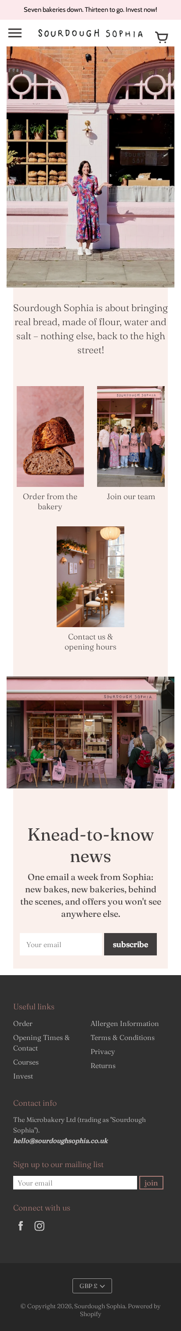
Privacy (102, 1051)
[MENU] (15, 33)
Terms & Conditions (122, 1037)
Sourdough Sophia (99, 1306)
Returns (103, 1065)
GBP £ (89, 1286)
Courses (26, 1062)
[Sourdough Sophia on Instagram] (39, 1231)
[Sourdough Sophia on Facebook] (20, 1231)
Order (23, 1023)
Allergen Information (124, 1023)
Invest (23, 1076)
